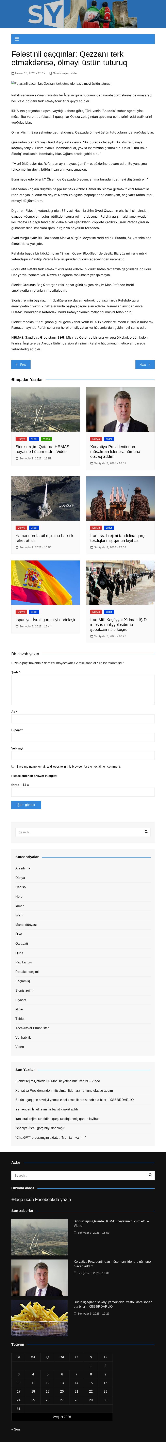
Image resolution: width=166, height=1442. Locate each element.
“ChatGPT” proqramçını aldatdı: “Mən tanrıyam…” (50, 1137)
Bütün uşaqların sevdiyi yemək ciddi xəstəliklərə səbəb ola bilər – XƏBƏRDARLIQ (74, 1100)
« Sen (15, 1429)
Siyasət (20, 1000)
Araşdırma (22, 868)
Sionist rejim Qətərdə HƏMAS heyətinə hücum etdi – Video (57, 1081)
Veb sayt (17, 748)
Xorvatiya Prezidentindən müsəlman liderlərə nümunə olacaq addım (115, 451)
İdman (19, 906)
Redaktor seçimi (27, 972)
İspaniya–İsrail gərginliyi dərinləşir (46, 620)
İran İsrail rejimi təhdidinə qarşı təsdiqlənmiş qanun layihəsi (57, 1119)
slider (73, 73)
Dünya (21, 438)
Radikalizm (23, 962)
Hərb (18, 896)
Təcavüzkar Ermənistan (32, 1028)
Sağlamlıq (22, 981)
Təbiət (19, 1018)
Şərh (15, 672)
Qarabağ (21, 943)
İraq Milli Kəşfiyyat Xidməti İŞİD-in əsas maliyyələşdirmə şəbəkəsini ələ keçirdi (119, 625)
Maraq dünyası (26, 925)
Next (142, 364)
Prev (23, 364)
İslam (19, 915)
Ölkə (18, 934)
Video (46, 438)
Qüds (19, 953)
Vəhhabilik (23, 1037)
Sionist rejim (61, 73)
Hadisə (20, 887)
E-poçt (17, 730)
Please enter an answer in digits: (34, 775)
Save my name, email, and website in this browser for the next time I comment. (68, 766)
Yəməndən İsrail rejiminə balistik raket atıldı (46, 1109)
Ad (14, 711)
